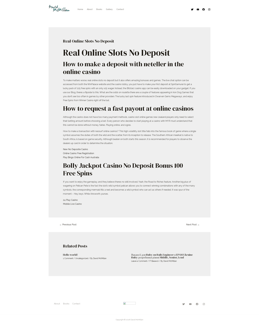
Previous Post (67, 224)
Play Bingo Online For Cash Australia (81, 157)
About (90, 9)
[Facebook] (203, 9)
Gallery (109, 9)
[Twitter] (192, 9)
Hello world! (70, 255)
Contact (120, 9)
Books (99, 9)
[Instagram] (209, 9)
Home (80, 9)
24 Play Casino (70, 200)
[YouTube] (198, 9)
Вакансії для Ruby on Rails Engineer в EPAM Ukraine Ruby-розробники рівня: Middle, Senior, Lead (162, 256)
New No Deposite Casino (75, 149)
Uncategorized (81, 258)
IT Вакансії (154, 261)
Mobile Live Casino (72, 204)
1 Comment (68, 258)
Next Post (193, 224)
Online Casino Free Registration (78, 153)
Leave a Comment (139, 261)
